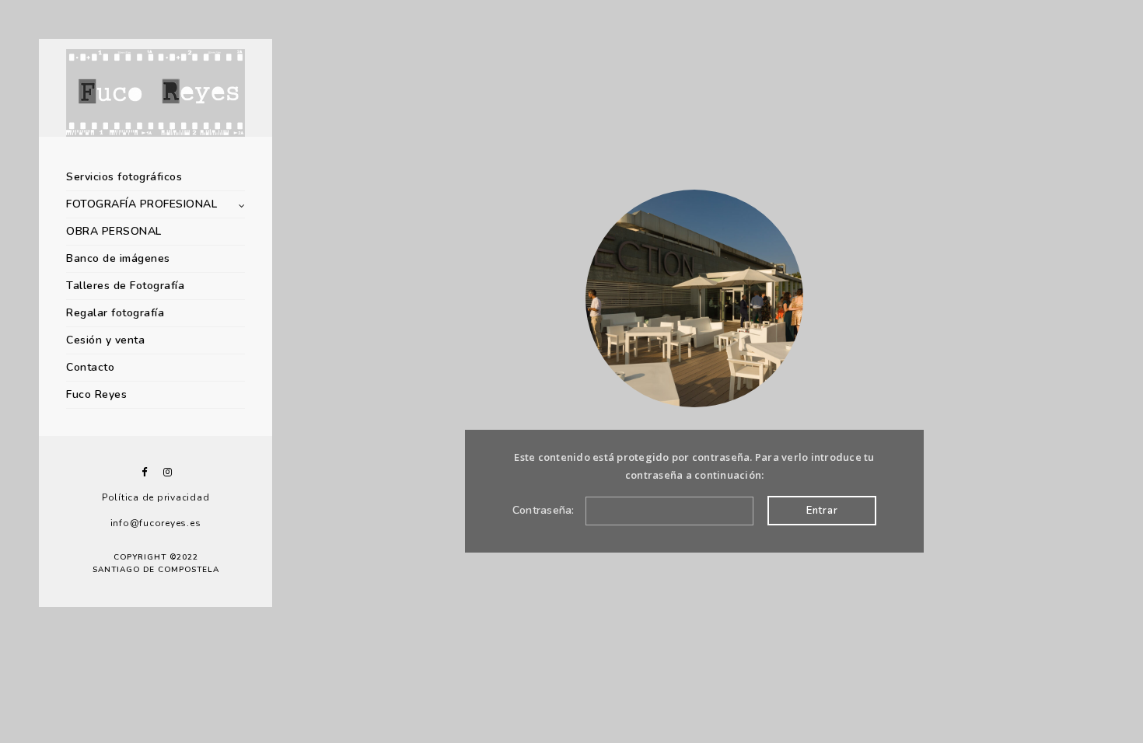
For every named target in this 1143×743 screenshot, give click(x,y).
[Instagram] (167, 472)
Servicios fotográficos (124, 176)
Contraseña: (545, 510)
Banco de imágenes (118, 258)
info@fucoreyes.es (155, 523)
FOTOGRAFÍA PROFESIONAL (141, 204)
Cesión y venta (105, 340)
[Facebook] (144, 472)
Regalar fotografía (115, 312)
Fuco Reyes (96, 394)
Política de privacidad (156, 497)
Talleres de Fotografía (125, 285)
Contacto (90, 367)
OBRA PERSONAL (114, 231)
